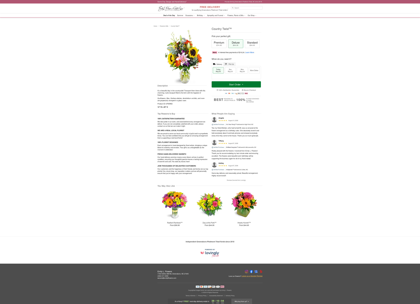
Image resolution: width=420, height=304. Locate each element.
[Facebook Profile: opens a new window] (251, 271)
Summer (180, 15)
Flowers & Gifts (164, 26)
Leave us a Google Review (252, 276)
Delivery (219, 64)
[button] (414, 294)
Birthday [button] (200, 15)
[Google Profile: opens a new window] (256, 271)
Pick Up (231, 64)
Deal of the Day (169, 15)
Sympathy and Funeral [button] (215, 15)
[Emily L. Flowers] (173, 8)
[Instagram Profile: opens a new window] (246, 271)
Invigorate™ (230, 170)
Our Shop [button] (251, 15)
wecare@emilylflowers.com (167, 278)
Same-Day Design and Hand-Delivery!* (172, 1)
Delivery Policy (230, 295)
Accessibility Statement (216, 295)
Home (155, 26)
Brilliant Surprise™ (232, 147)
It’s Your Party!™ (231, 124)
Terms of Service (190, 295)
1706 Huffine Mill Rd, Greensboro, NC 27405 (173, 274)
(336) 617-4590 (163, 276)
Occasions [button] (189, 15)
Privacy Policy (202, 295)
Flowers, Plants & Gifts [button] (235, 15)
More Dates (254, 70)
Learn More (249, 52)
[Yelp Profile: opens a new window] (260, 271)
